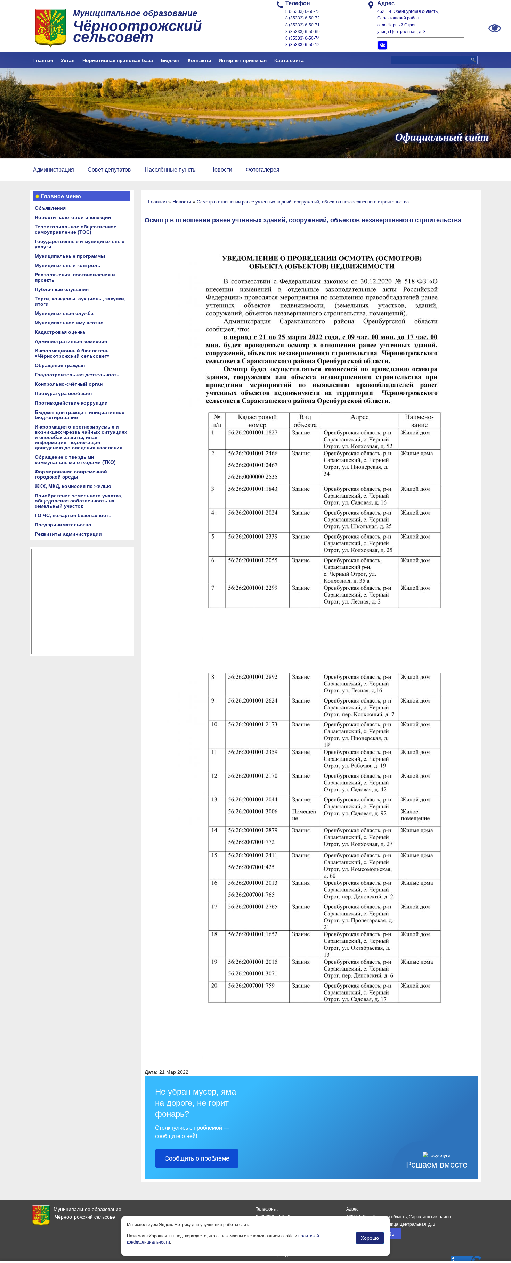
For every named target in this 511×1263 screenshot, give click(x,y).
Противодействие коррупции (71, 403)
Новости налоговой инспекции (73, 217)
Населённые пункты (171, 170)
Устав (68, 60)
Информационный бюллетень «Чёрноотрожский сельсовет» (72, 353)
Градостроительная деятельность (77, 374)
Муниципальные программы (70, 256)
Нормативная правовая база (117, 60)
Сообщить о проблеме (196, 1158)
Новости (221, 170)
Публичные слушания (62, 289)
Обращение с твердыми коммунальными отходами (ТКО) (75, 459)
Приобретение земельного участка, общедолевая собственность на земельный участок (78, 501)
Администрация (53, 170)
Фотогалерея (262, 170)
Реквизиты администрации (68, 534)
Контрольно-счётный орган (69, 384)
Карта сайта (289, 60)
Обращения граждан (60, 365)
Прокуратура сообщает (63, 393)
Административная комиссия (71, 341)
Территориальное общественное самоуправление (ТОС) (75, 229)
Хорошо (370, 1238)
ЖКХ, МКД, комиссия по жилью (73, 486)
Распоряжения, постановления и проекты (75, 277)
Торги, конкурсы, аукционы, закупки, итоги (80, 301)
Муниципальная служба (64, 313)
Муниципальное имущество (69, 322)
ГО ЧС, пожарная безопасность (73, 515)
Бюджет (170, 60)
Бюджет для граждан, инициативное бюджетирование (79, 414)
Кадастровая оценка (60, 332)
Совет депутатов (109, 170)
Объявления (50, 208)
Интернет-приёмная (243, 60)
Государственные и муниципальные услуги (79, 244)
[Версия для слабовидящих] (494, 28)
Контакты (199, 60)
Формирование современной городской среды (71, 474)
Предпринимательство (63, 524)
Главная (43, 60)
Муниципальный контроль (67, 265)
